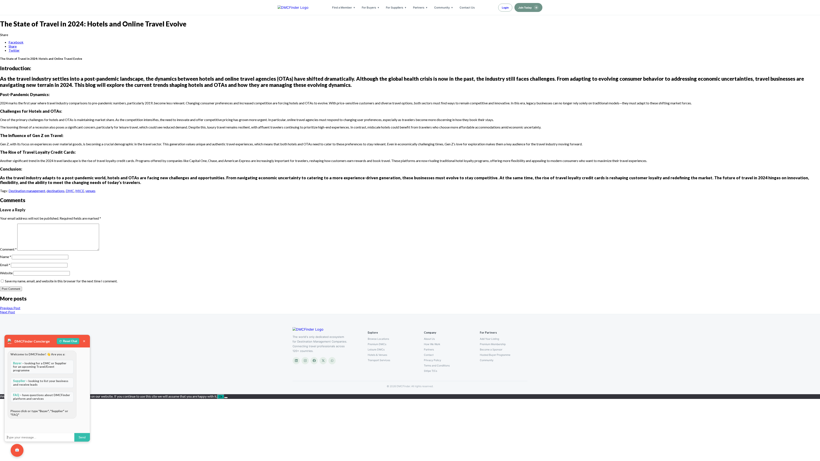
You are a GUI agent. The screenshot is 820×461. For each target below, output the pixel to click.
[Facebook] (314, 360)
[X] (323, 360)
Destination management (27, 191)
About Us (429, 338)
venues (90, 191)
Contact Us (467, 7)
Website (6, 273)
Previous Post (10, 308)
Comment (8, 249)
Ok (221, 396)
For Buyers (369, 7)
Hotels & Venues (377, 354)
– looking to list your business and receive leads (40, 382)
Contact (428, 354)
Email (5, 265)
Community (442, 7)
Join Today (527, 7)
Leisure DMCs (376, 349)
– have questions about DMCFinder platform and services (41, 396)
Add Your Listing (489, 338)
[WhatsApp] (332, 360)
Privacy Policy (432, 360)
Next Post (7, 312)
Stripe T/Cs (430, 370)
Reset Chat (70, 341)
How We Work (432, 344)
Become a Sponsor (491, 349)
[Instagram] (305, 360)
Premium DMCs (377, 344)
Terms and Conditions (437, 365)
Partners (418, 7)
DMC (70, 191)
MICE (79, 191)
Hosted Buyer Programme (495, 354)
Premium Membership (493, 344)
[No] (226, 397)
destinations (55, 191)
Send (82, 437)
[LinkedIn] (296, 360)
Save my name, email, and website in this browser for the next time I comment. (61, 281)
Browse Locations (378, 338)
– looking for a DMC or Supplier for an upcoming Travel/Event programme (39, 366)
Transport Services (379, 360)
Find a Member (342, 7)
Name (5, 257)
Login (505, 7)
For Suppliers (394, 7)
